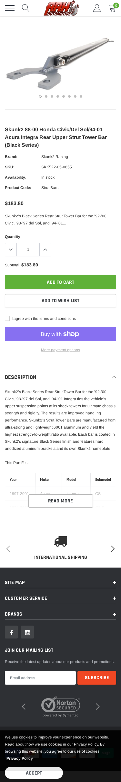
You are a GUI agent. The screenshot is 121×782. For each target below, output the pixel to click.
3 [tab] (52, 96)
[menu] (10, 8)
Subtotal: (12, 265)
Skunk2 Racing (54, 156)
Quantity (12, 236)
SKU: (10, 167)
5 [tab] (63, 96)
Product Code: (18, 187)
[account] (97, 8)
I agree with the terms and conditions (43, 318)
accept (34, 773)
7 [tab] (75, 96)
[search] (26, 8)
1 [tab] (40, 96)
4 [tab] (57, 96)
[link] (11, 632)
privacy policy (19, 758)
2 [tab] (46, 96)
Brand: (11, 156)
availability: (15, 177)
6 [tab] (69, 96)
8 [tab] (81, 96)
